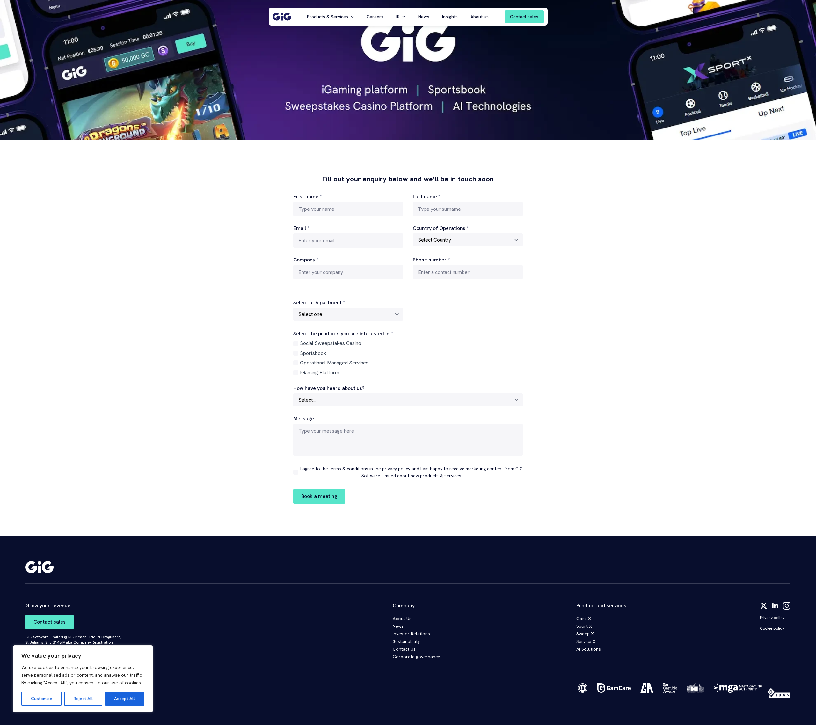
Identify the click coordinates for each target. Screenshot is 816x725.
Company (305, 259)
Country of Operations (441, 228)
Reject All (83, 698)
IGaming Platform (319, 372)
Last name (426, 196)
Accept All (124, 698)
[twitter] (764, 606)
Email (301, 228)
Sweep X (585, 634)
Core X (583, 618)
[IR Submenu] (406, 16)
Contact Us (404, 649)
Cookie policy (772, 628)
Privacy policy (772, 617)
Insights (450, 16)
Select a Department (319, 302)
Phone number (431, 259)
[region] (83, 678)
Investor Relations (411, 634)
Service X (585, 641)
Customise (41, 698)
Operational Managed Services (334, 362)
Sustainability (406, 641)
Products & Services (327, 16)
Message (303, 418)
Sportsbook (313, 353)
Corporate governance (416, 657)
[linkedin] (775, 606)
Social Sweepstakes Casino (330, 343)
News (423, 16)
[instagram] (786, 606)
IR (398, 16)
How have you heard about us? (328, 388)
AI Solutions (588, 649)
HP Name (236, 145)
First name (307, 196)
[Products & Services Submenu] (354, 16)
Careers (375, 16)
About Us (402, 618)
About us (479, 16)
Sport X (584, 626)
